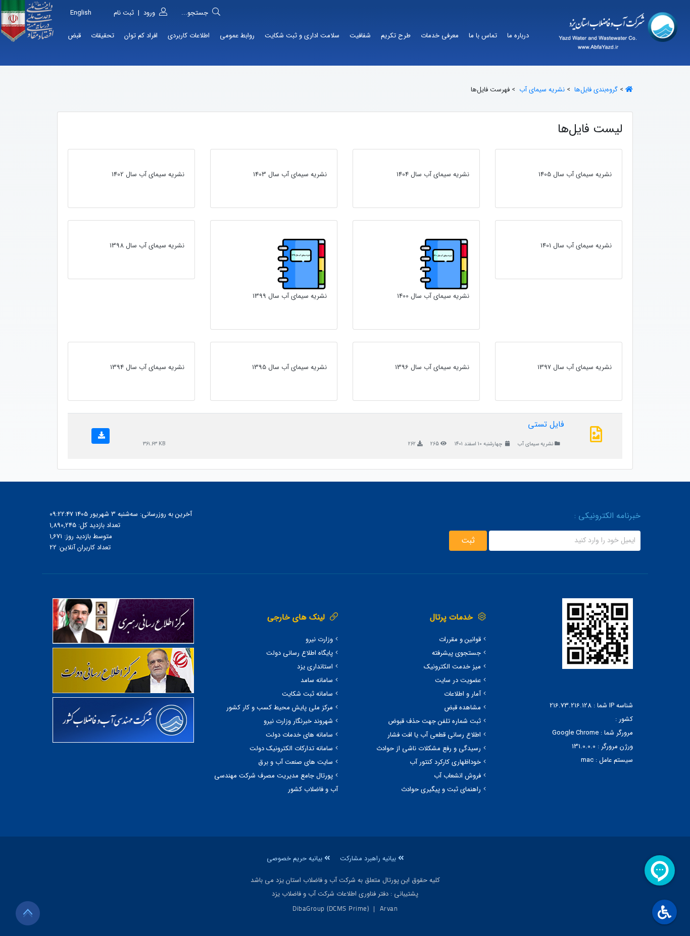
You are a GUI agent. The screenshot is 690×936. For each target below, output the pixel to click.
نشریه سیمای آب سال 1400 (433, 296)
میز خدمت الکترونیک (452, 666)
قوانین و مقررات (460, 639)
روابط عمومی (237, 35)
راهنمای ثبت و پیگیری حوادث (441, 789)
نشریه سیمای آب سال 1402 (148, 174)
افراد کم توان (141, 35)
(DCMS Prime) (348, 908)
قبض (74, 35)
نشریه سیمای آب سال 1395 (289, 367)
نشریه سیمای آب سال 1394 (147, 367)
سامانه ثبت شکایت (307, 694)
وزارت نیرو (319, 639)
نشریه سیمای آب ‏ (541, 89)
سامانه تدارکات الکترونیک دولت (291, 748)
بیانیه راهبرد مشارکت (369, 858)
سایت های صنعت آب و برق (295, 762)
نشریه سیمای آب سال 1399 (290, 296)
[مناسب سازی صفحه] (663, 912)
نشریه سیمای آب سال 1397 (574, 367)
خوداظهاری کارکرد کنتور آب (445, 762)
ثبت (468, 540)
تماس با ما (483, 35)
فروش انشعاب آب (457, 775)
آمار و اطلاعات (462, 694)
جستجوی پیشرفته (456, 653)
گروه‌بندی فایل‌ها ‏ (595, 89)
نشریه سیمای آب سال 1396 (432, 367)
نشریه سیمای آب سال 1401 (576, 245)
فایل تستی (546, 424)
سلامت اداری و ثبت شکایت (302, 35)
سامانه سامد (317, 680)
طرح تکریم (396, 35)
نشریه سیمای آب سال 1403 (290, 174)
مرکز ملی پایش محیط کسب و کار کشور (279, 707)
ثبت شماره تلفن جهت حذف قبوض (434, 721)
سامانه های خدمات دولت (299, 735)
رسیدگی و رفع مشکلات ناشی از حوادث (428, 748)
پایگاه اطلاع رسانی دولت (299, 653)
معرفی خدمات (440, 35)
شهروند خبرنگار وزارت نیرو (298, 721)
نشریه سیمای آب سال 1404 (433, 174)
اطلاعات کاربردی (189, 35)
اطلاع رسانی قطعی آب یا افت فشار (434, 735)
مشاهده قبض (462, 707)
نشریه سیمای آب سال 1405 (575, 174)
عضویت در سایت (458, 680)
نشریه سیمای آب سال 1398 (147, 245)
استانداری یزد (315, 666)
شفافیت (360, 35)
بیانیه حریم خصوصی (295, 858)
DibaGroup (308, 908)
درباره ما (518, 35)
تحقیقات (102, 35)
